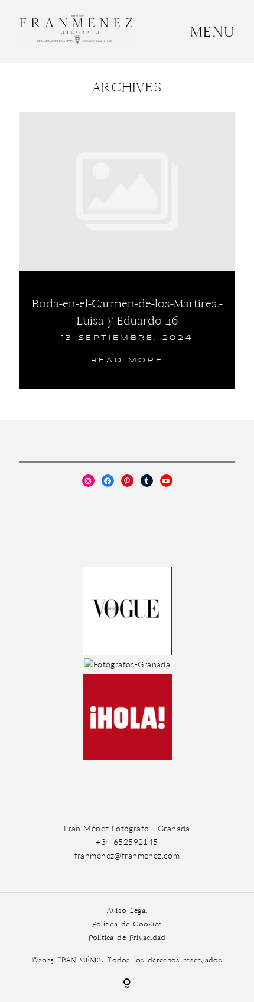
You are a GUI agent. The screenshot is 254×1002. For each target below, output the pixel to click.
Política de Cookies (127, 924)
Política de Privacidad (127, 938)
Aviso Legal (127, 911)
